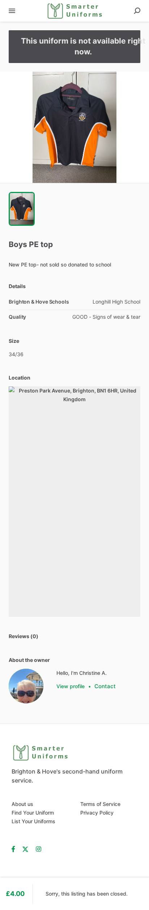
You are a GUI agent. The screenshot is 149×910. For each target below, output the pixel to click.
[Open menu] (12, 11)
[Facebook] (15, 848)
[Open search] (137, 11)
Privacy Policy (97, 813)
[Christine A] (26, 686)
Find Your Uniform (33, 813)
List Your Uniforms (33, 821)
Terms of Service (100, 804)
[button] (74, 127)
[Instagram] (38, 848)
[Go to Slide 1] (22, 209)
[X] (25, 848)
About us (22, 804)
